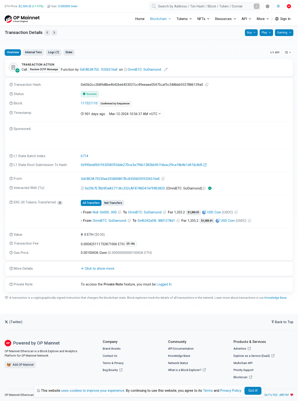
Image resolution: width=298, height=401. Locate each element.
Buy (249, 32)
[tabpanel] (149, 175)
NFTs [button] (201, 19)
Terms (107, 363)
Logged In (164, 284)
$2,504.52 (25, 6)
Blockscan (241, 377)
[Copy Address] (163, 179)
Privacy (119, 363)
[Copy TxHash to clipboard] (207, 85)
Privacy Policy (230, 391)
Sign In (285, 19)
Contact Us (110, 356)
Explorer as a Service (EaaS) (252, 356)
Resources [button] (223, 19)
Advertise (240, 348)
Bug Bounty (110, 370)
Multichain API (243, 363)
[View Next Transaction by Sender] (54, 33)
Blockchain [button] (158, 19)
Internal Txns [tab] (33, 52)
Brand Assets (112, 348)
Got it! (252, 391)
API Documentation (181, 348)
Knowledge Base (275, 297)
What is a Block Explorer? (185, 370)
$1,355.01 (193, 212)
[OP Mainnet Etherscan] (22, 19)
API (277, 52)
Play (264, 32)
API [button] (244, 19)
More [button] (261, 19)
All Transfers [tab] (91, 203)
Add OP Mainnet (23, 364)
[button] (149, 269)
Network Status (178, 363)
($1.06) (130, 243)
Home (140, 19)
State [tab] (68, 52)
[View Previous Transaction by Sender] (47, 33)
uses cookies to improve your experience (92, 391)
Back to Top (284, 322)
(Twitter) (15, 322)
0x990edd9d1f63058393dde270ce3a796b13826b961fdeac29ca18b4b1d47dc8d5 (142, 165)
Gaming (282, 32)
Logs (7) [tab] (53, 52)
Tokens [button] (182, 19)
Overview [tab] (13, 52)
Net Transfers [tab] (113, 203)
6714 (84, 156)
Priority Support (244, 370)
